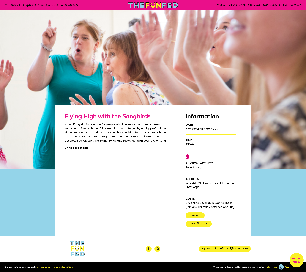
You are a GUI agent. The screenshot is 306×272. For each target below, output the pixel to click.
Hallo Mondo (271, 267)
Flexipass (254, 5)
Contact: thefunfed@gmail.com (227, 248)
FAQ (285, 5)
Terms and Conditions (63, 267)
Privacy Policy (43, 267)
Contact (295, 5)
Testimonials (271, 5)
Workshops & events (231, 5)
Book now (195, 215)
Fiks (287, 267)
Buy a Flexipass (199, 223)
